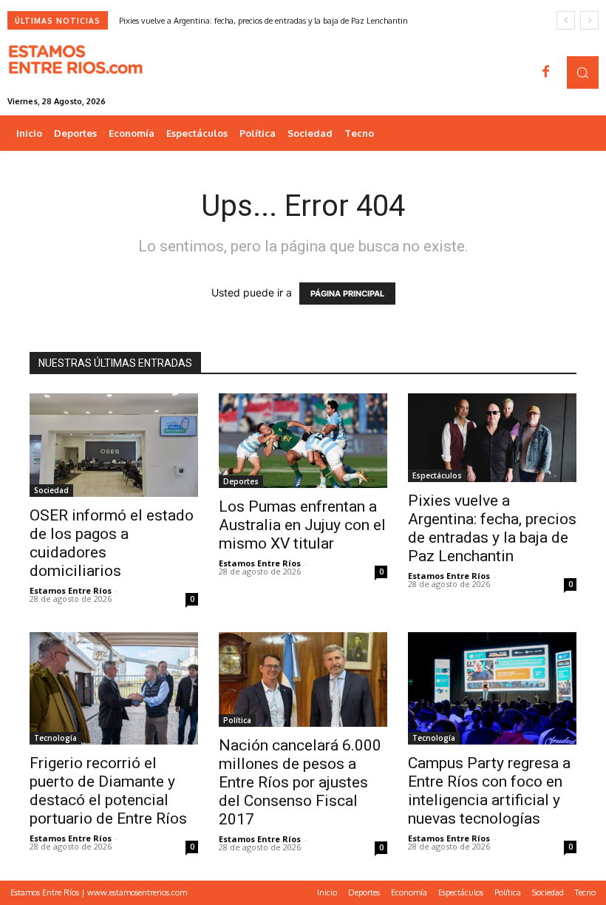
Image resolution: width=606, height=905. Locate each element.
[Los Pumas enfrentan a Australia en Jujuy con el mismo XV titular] (303, 440)
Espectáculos (437, 475)
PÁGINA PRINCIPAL (347, 293)
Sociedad (51, 490)
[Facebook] (546, 72)
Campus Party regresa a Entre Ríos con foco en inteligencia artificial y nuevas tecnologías (489, 790)
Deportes (241, 481)
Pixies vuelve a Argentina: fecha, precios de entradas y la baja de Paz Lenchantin (263, 21)
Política (237, 720)
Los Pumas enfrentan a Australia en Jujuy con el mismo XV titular (302, 525)
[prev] (565, 20)
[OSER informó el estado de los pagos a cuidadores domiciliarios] (114, 445)
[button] (583, 72)
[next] (589, 20)
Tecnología (55, 738)
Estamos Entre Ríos (71, 590)
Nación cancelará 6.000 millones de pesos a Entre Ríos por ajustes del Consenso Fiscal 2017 (300, 782)
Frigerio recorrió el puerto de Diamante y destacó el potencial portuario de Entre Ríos (108, 790)
